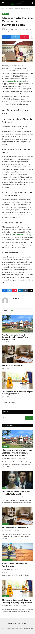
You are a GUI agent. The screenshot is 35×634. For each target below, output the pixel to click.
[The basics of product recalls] (17, 354)
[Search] (32, 3)
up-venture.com (28, 628)
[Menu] (3, 3)
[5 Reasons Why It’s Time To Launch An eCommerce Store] (17, 51)
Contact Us (12, 623)
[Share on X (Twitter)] (15, 37)
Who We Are (22, 623)
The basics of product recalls (12, 365)
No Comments (13, 32)
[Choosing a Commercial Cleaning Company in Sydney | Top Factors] (17, 380)
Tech (4, 487)
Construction (7, 559)
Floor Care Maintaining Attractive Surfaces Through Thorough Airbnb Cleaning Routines (15, 337)
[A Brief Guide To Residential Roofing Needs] (17, 552)
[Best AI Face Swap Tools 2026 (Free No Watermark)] (17, 480)
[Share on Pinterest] (24, 37)
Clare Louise (10, 29)
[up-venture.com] (17, 3)
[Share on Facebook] (6, 37)
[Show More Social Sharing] (31, 37)
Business (5, 13)
